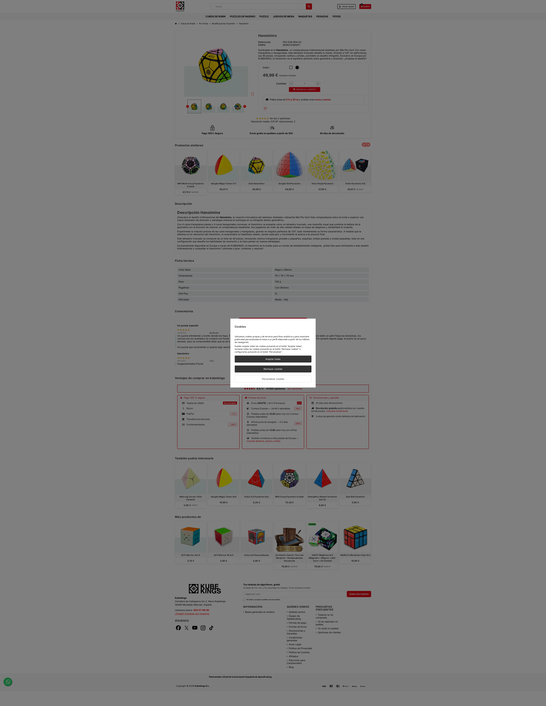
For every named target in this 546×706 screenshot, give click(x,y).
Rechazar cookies (273, 368)
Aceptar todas (273, 358)
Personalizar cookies (273, 378)
